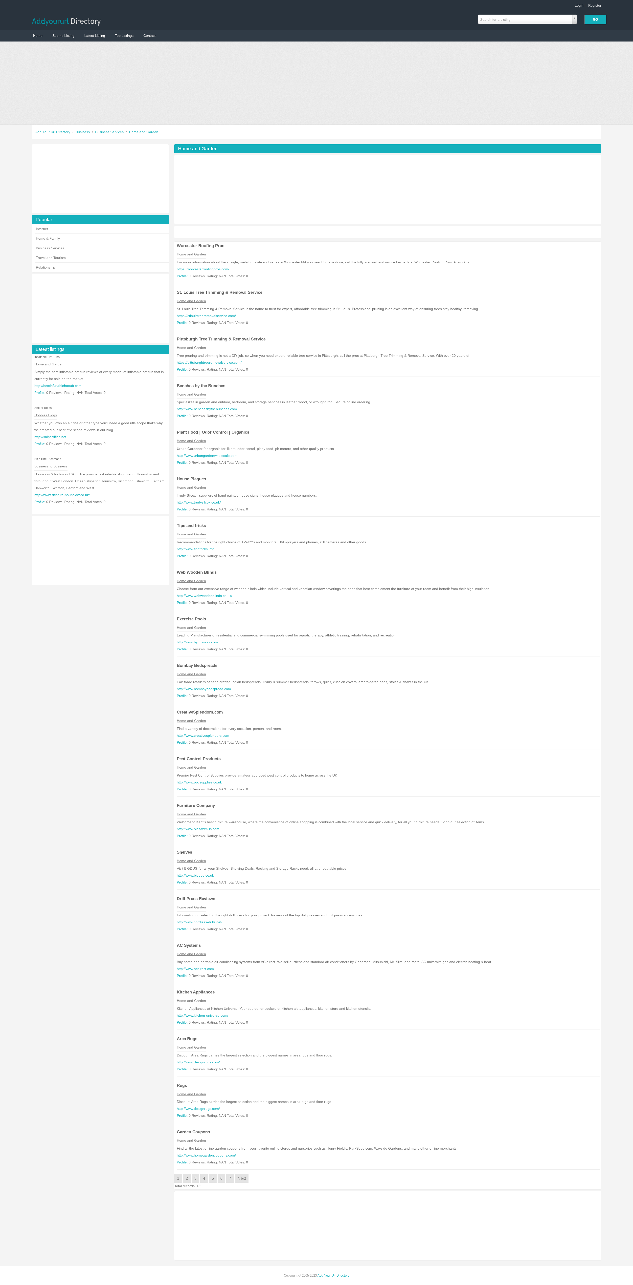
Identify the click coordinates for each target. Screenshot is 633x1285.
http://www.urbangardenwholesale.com (207, 456)
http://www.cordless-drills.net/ (199, 922)
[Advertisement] (316, 83)
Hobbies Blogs (45, 415)
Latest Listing (94, 36)
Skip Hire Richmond (47, 459)
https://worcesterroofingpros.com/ (203, 269)
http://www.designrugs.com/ (198, 1062)
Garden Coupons (193, 1132)
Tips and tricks (191, 525)
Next (242, 1178)
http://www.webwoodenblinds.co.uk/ (204, 596)
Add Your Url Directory (53, 132)
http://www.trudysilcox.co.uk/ (199, 502)
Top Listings (124, 36)
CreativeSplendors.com (200, 712)
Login (579, 5)
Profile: (39, 393)
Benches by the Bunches (201, 385)
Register (594, 5)
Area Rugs (187, 1038)
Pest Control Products (199, 759)
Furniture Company (196, 805)
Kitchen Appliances (196, 992)
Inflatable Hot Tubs (47, 357)
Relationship (45, 267)
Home (38, 36)
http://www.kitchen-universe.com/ (202, 1015)
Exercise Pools (191, 619)
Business (83, 132)
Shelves (184, 852)
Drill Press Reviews (196, 898)
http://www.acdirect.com (195, 969)
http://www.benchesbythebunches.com (207, 409)
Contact (149, 36)
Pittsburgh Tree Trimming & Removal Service (221, 339)
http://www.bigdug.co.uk (195, 875)
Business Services (110, 132)
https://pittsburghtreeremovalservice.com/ (209, 362)
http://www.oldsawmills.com (198, 829)
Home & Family (48, 238)
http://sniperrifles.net (50, 437)
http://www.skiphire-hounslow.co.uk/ (62, 495)
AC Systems (189, 945)
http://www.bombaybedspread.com (204, 689)
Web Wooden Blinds (197, 572)
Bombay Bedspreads (197, 665)
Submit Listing (63, 36)
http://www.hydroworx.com (197, 642)
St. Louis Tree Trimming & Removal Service (219, 292)
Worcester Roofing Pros (200, 245)
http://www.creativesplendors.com (203, 735)
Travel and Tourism (51, 258)
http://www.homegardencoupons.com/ (206, 1155)
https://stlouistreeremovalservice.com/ (206, 316)
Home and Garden (143, 132)
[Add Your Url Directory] (66, 20)
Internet (42, 229)
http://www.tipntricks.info (195, 549)
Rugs (182, 1085)
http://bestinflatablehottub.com (58, 386)
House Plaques (191, 479)
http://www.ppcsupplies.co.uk (199, 782)
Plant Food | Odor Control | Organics (213, 432)
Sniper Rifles (43, 408)
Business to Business (51, 466)
